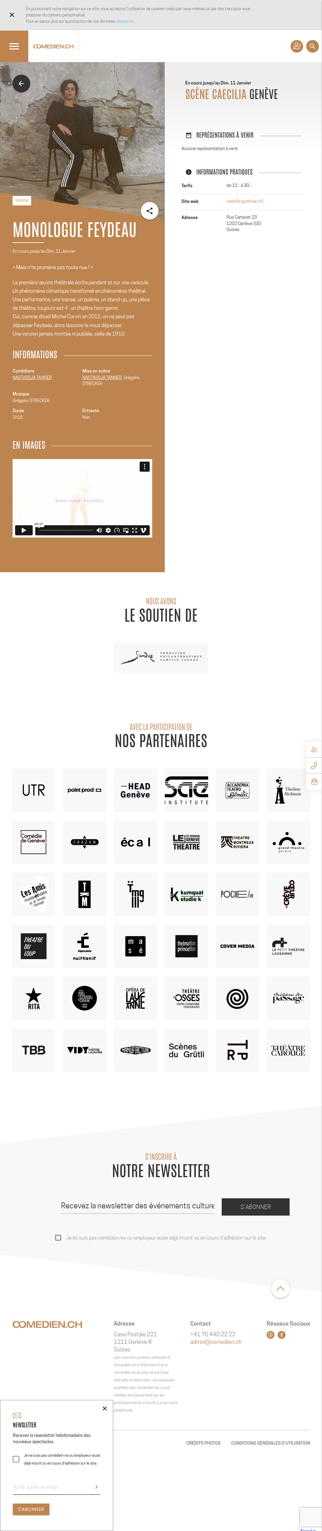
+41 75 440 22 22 (213, 1334)
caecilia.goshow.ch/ (245, 201)
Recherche (312, 46)
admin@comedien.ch (216, 1342)
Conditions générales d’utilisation (270, 1443)
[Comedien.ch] (53, 46)
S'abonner (256, 1207)
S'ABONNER (31, 1509)
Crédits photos (203, 1443)
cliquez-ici (125, 21)
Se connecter (297, 46)
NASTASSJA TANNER (32, 377)
